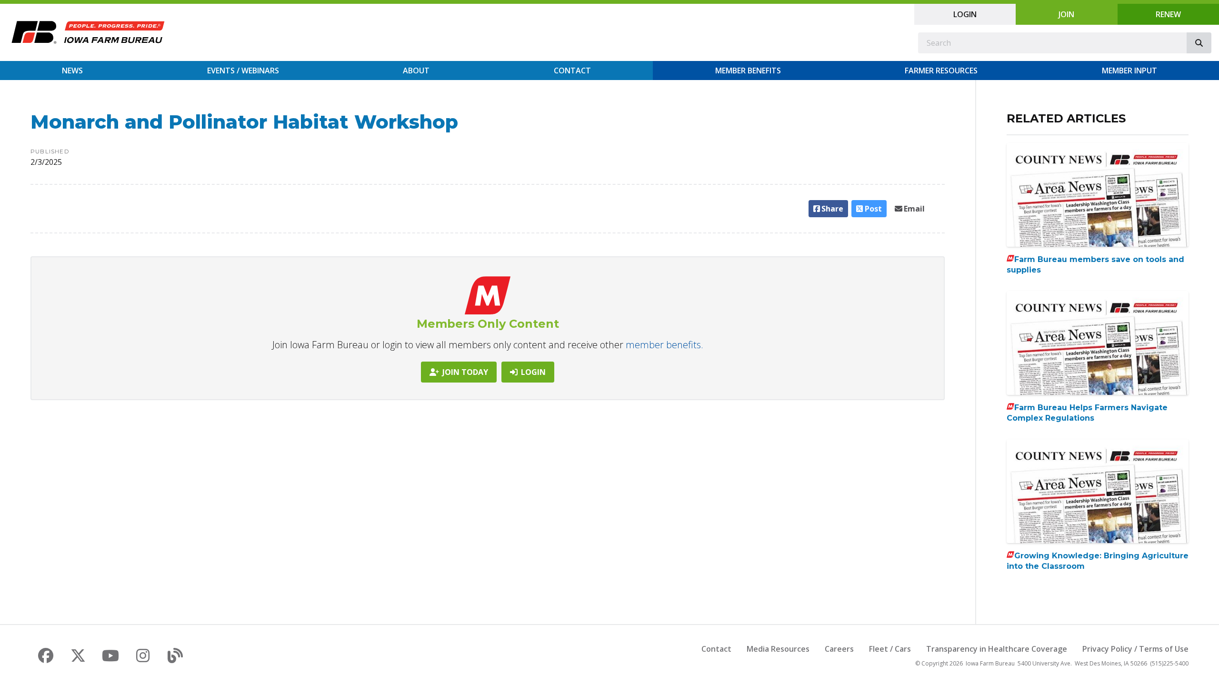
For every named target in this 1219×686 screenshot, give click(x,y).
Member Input (1129, 70)
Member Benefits (748, 70)
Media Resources (778, 649)
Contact (572, 70)
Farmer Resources (941, 70)
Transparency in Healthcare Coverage (996, 649)
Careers (839, 649)
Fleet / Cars (890, 649)
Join (1066, 14)
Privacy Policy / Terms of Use (1135, 649)
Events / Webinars (243, 70)
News (72, 70)
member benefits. (664, 344)
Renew (1168, 14)
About (416, 70)
